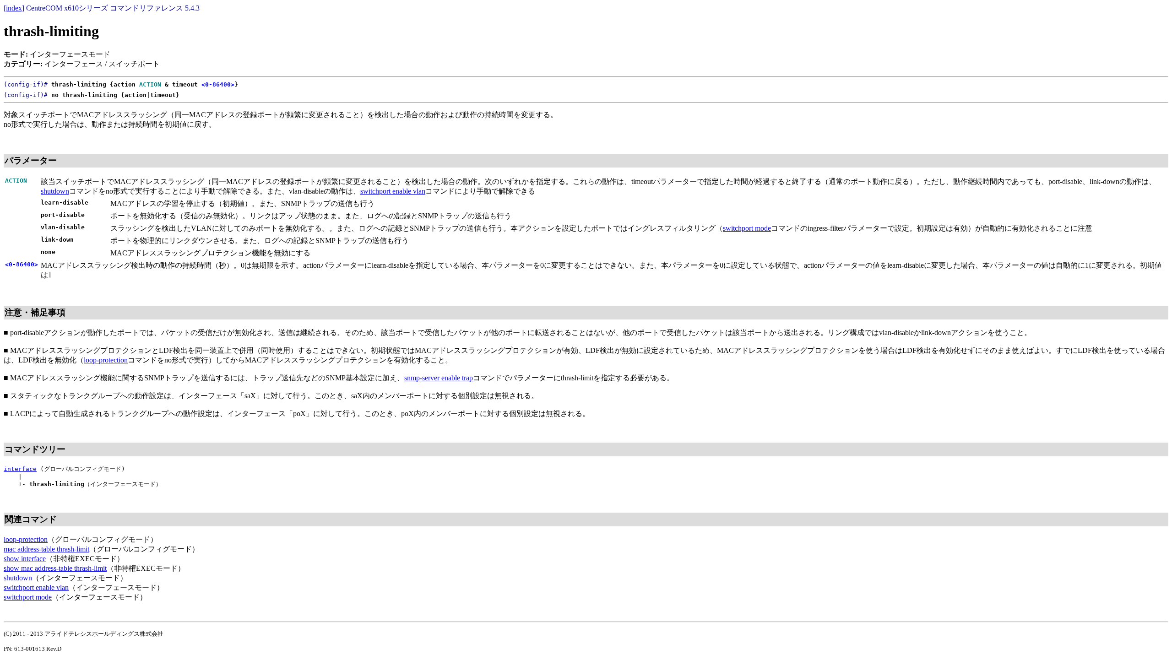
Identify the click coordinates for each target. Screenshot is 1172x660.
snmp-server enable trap (438, 378)
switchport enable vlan (392, 191)
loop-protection (106, 360)
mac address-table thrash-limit (46, 549)
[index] (14, 8)
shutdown (55, 191)
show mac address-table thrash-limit (55, 568)
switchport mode (747, 228)
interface (20, 468)
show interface (25, 559)
